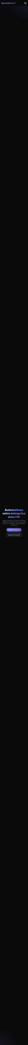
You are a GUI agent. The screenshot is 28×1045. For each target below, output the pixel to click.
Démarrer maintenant (14, 529)
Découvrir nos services (14, 535)
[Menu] (25, 3)
